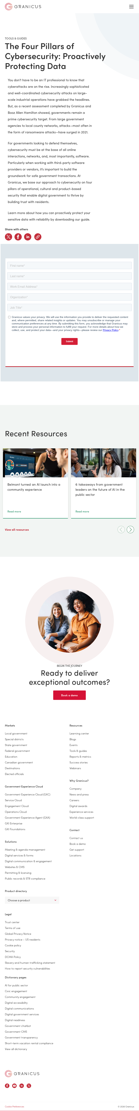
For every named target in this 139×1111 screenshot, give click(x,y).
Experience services (81, 812)
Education (11, 756)
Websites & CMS (14, 867)
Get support (77, 849)
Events (73, 745)
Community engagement (20, 997)
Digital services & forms (19, 855)
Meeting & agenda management (25, 849)
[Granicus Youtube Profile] (14, 1086)
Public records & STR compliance (25, 878)
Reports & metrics (80, 756)
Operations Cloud (16, 812)
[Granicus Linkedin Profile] (21, 1086)
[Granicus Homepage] (22, 1073)
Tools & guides (78, 751)
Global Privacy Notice (18, 933)
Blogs (73, 739)
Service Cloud (13, 800)
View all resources (17, 529)
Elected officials (14, 774)
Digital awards (78, 806)
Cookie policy (13, 945)
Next (130, 529)
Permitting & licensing (18, 873)
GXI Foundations (15, 829)
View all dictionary (16, 1049)
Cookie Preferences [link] (14, 1106)
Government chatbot (18, 1026)
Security (10, 951)
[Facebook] (18, 236)
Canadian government (19, 762)
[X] (8, 236)
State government (16, 745)
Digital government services (22, 1014)
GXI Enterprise (13, 823)
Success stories (79, 762)
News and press (79, 794)
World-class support (82, 817)
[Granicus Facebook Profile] (7, 1086)
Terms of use (12, 928)
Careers (74, 800)
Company (75, 788)
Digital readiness (15, 1020)
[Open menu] (131, 6)
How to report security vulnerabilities (27, 968)
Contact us (76, 838)
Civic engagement (16, 991)
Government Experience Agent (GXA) (27, 817)
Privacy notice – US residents (22, 939)
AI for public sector (16, 985)
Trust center (12, 922)
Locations (75, 855)
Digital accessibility (16, 1002)
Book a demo (69, 695)
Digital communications (19, 1008)
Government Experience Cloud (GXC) (27, 794)
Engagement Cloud (17, 806)
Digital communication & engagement (28, 861)
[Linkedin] (27, 236)
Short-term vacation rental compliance (29, 1043)
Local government (16, 733)
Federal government (17, 751)
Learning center (79, 733)
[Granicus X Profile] (29, 1086)
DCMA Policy (13, 957)
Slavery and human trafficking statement (30, 962)
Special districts (14, 739)
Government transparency (21, 1037)
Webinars (75, 768)
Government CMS (16, 1031)
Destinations (12, 768)
